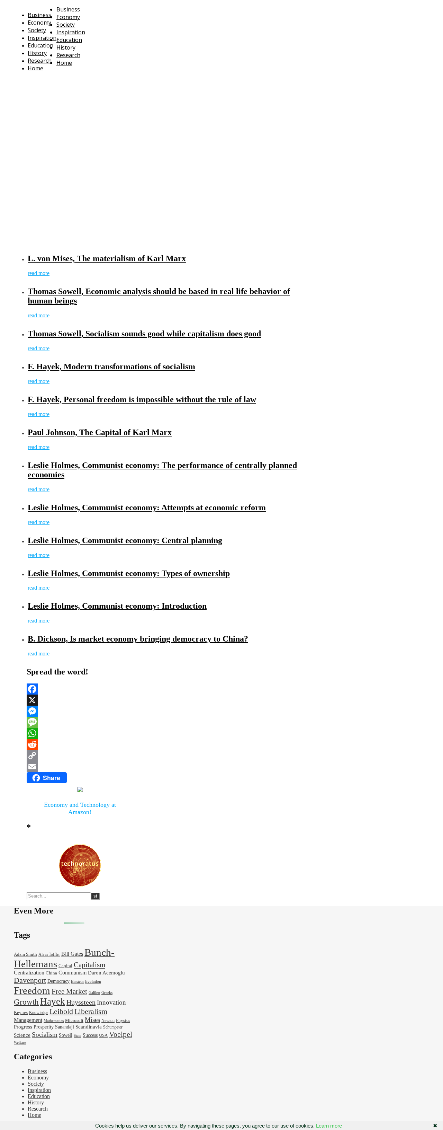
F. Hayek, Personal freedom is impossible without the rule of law (142, 399)
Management (28, 1020)
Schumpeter (113, 1027)
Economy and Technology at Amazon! (80, 808)
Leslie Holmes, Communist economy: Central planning (125, 540)
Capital (65, 965)
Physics (123, 1020)
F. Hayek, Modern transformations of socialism (111, 366)
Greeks (106, 993)
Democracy (58, 981)
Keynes (21, 1012)
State (77, 1036)
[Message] (80, 722)
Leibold (61, 1011)
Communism (72, 972)
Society (37, 30)
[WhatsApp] (80, 733)
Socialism (44, 1034)
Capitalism (89, 965)
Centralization (29, 972)
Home (35, 68)
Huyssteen (81, 1002)
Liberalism (90, 1011)
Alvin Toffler (49, 954)
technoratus (89, 81)
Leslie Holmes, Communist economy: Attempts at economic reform (147, 507)
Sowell (65, 1035)
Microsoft (74, 1020)
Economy (39, 22)
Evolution (93, 981)
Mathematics (54, 1021)
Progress (23, 1027)
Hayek (52, 1001)
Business (39, 15)
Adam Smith (25, 954)
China (51, 973)
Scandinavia (88, 1027)
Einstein (77, 981)
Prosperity (44, 1027)
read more (38, 273)
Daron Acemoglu (106, 972)
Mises (92, 1019)
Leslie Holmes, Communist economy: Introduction (117, 605)
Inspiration (42, 38)
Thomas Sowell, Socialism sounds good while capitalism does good (144, 333)
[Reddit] (80, 744)
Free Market (69, 991)
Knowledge (38, 1012)
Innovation (111, 1002)
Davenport (30, 980)
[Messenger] (80, 711)
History (37, 53)
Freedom (32, 990)
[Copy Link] (80, 755)
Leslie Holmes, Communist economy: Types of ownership (129, 573)
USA (103, 1035)
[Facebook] (80, 689)
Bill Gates (72, 954)
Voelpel (120, 1034)
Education (40, 45)
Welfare (20, 1042)
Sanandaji (64, 1027)
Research (40, 60)
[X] (80, 700)
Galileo (94, 993)
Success (90, 1035)
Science (22, 1035)
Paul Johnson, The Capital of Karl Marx (100, 432)
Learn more (329, 1126)
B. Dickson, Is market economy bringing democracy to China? (138, 638)
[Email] (80, 766)
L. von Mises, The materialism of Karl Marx (107, 258)
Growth (26, 1001)
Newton (108, 1020)
